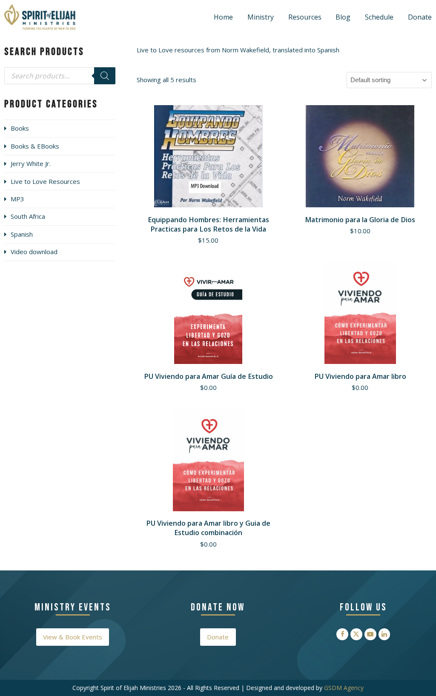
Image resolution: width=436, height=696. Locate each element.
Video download (34, 251)
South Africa (28, 216)
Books (20, 128)
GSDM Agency (344, 688)
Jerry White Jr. (31, 163)
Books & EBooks (35, 146)
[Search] (104, 75)
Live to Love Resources (45, 181)
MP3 (17, 199)
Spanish (22, 234)
